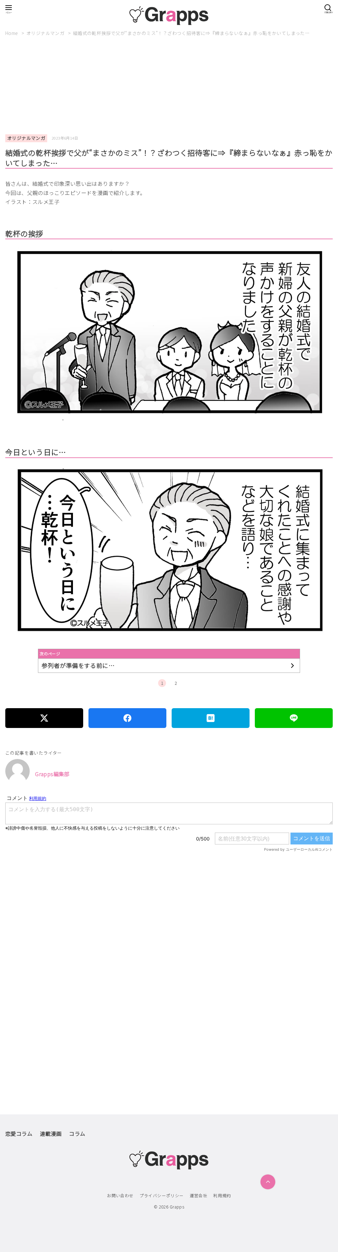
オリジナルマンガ (46, 33)
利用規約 (222, 1195)
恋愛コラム (18, 1133)
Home (12, 33)
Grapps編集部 (52, 774)
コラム (77, 1133)
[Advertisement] (169, 85)
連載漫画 (51, 1133)
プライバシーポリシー (162, 1195)
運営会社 (199, 1195)
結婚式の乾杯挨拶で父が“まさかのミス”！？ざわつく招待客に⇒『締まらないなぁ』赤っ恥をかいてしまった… (191, 33)
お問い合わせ (120, 1195)
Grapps (177, 1206)
